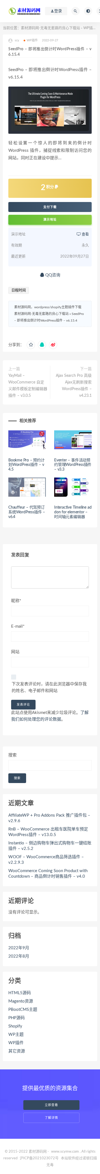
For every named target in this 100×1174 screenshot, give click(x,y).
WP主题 (16, 1034)
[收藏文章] (31, 345)
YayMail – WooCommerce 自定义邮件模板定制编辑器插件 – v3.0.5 (27, 386)
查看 (85, 234)
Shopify (15, 1026)
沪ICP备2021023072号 (39, 1158)
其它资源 (16, 1051)
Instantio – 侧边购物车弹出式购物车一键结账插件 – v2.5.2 (49, 846)
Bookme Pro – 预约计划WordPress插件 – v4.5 (26, 465)
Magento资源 (20, 1001)
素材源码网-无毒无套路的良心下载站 (50, 28)
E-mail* (17, 626)
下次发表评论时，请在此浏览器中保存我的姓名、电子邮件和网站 (49, 687)
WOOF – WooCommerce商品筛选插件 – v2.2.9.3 (46, 860)
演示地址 (50, 219)
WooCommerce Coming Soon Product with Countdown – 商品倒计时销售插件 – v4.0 (48, 873)
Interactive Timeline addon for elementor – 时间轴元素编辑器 (72, 512)
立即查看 (51, 1105)
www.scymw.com (65, 1151)
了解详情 (51, 1117)
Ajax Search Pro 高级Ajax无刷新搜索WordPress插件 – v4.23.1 (74, 386)
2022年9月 (18, 948)
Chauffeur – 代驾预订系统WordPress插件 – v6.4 (26, 512)
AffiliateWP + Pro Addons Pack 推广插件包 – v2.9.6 (49, 818)
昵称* (16, 601)
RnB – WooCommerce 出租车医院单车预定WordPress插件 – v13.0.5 (48, 832)
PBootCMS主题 (22, 1010)
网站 (15, 652)
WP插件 (89, 28)
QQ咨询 (52, 275)
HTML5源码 (19, 993)
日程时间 (18, 290)
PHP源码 (16, 1018)
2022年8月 (18, 956)
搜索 (12, 755)
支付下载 (50, 207)
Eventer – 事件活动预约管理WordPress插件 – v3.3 (72, 465)
